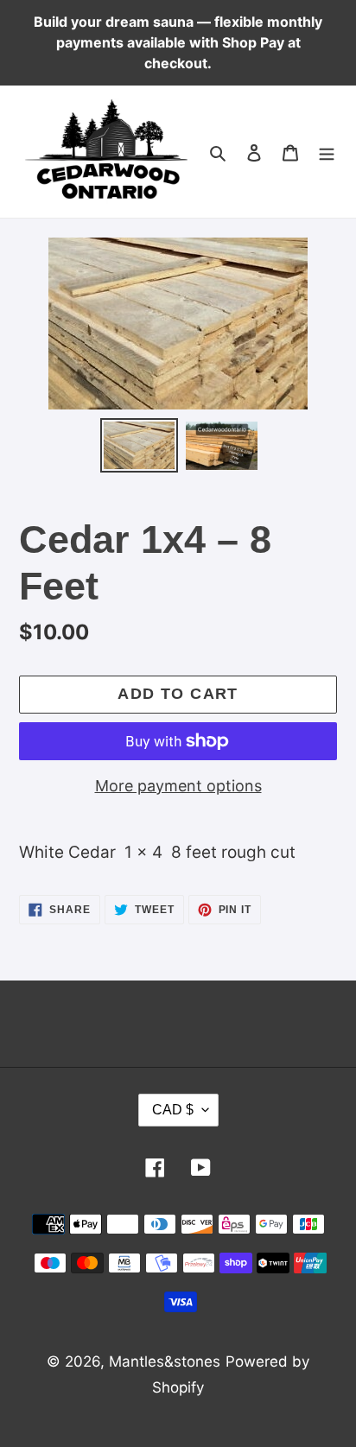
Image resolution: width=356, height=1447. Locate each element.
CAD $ (173, 1109)
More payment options (178, 786)
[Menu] (326, 152)
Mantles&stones (164, 1361)
